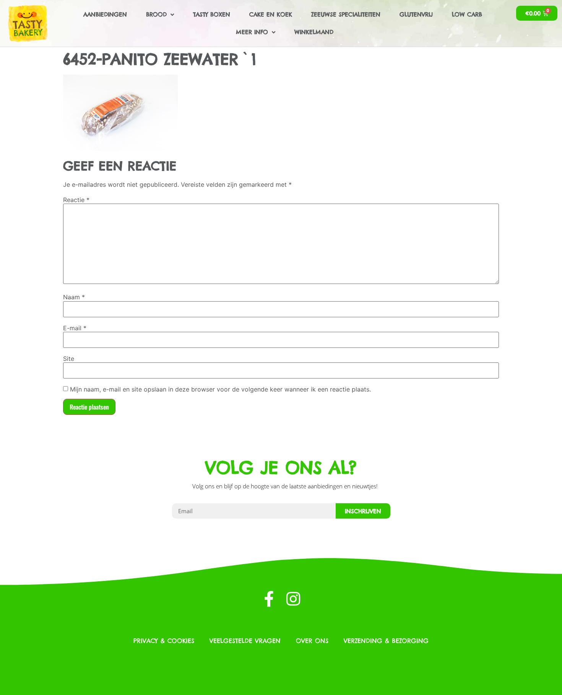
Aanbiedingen (105, 14)
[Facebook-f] (269, 599)
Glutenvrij (416, 14)
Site (68, 359)
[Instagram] (293, 599)
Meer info (252, 32)
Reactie (76, 200)
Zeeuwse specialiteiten (345, 14)
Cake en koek (270, 14)
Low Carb (467, 14)
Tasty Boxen (211, 14)
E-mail (74, 328)
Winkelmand (313, 32)
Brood (156, 14)
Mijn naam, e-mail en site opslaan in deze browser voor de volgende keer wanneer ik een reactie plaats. (220, 389)
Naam (74, 297)
